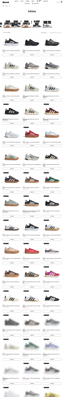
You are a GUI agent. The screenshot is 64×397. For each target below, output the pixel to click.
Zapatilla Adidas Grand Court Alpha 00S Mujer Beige (31, 119)
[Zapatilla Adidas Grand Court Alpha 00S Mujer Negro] (11, 110)
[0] (61, 2)
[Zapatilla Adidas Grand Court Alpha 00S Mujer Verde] (11, 202)
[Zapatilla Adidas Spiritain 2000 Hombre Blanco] (32, 155)
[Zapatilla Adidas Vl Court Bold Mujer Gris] (11, 87)
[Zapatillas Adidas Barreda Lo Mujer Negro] (52, 297)
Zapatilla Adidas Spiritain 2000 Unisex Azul (51, 73)
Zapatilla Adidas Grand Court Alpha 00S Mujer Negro (10, 119)
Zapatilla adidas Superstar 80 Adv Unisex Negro (51, 165)
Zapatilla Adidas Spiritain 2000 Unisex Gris (31, 73)
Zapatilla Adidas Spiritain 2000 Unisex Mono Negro (31, 51)
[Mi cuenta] (57, 2)
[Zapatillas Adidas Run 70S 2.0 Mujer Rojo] (52, 273)
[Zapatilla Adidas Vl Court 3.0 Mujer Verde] (52, 178)
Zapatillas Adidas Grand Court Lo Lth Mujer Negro (31, 330)
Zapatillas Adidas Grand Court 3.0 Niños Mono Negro (11, 330)
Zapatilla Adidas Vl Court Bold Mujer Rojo (31, 142)
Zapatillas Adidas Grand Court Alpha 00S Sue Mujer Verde (32, 354)
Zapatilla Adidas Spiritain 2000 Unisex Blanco (11, 142)
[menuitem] (17, 1)
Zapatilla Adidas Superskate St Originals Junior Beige (31, 96)
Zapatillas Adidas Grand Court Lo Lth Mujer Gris (31, 282)
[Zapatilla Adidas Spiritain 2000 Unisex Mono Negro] (32, 41)
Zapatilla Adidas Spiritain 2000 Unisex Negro (51, 50)
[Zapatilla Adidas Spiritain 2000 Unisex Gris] (32, 65)
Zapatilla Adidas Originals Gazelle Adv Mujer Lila (52, 259)
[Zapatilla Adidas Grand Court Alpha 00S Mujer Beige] (32, 110)
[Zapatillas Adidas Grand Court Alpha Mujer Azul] (11, 178)
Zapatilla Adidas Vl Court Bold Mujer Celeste (52, 142)
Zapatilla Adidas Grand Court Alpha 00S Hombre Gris (10, 379)
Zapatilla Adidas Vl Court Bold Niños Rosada (11, 258)
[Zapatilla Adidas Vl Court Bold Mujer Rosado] (11, 155)
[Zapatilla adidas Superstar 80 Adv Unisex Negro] (52, 155)
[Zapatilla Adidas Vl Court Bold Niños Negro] (32, 369)
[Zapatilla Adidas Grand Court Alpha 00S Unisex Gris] (52, 87)
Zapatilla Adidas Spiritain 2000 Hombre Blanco (32, 164)
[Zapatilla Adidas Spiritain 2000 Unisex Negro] (52, 41)
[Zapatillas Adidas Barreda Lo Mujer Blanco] (11, 297)
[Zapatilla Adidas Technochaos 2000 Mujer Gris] (52, 321)
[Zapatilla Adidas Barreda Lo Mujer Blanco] (11, 345)
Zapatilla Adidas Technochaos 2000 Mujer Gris (51, 330)
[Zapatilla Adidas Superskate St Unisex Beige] (11, 65)
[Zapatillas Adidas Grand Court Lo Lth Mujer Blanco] (32, 297)
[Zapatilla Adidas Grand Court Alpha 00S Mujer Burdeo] (52, 110)
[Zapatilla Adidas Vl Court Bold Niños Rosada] (11, 249)
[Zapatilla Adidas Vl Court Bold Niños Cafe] (11, 273)
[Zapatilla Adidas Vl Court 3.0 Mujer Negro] (52, 202)
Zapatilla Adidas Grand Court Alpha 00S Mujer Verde (10, 211)
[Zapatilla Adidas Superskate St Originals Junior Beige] (32, 87)
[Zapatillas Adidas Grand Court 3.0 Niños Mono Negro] (11, 321)
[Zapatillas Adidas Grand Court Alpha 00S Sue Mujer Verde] (32, 345)
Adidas (3, 49)
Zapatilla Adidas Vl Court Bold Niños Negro (31, 378)
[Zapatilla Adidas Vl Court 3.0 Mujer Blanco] (11, 226)
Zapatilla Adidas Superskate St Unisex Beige (11, 73)
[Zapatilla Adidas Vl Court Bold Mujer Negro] (11, 41)
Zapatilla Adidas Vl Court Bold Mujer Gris (10, 96)
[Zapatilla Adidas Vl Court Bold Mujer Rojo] (32, 133)
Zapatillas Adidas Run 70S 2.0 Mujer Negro (51, 378)
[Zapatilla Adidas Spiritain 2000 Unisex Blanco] (11, 133)
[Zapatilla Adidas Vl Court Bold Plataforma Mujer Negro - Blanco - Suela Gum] (32, 202)
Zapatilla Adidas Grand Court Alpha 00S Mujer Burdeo (51, 119)
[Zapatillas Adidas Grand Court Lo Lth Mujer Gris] (32, 273)
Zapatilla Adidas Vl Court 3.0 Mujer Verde (51, 187)
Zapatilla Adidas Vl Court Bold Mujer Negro (11, 50)
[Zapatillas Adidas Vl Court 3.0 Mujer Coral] (32, 249)
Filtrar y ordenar (7, 32)
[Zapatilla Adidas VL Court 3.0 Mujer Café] (32, 178)
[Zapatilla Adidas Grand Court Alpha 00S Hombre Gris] (11, 369)
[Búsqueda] (59, 2)
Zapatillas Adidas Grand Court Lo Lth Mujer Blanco (31, 306)
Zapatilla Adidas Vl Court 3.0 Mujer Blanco (11, 235)
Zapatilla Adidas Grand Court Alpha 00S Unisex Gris (51, 96)
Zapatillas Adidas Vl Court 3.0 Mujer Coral (31, 258)
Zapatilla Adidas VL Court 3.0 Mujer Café (31, 187)
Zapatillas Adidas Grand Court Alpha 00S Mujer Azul (51, 354)
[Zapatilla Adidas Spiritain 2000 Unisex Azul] (52, 65)
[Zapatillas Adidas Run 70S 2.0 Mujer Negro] (52, 369)
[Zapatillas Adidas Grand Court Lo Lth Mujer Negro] (32, 321)
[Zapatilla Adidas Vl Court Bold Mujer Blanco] (52, 226)
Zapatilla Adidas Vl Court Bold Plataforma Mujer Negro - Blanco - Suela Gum (31, 211)
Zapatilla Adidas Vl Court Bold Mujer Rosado (11, 164)
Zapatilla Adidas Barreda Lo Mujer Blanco (10, 354)
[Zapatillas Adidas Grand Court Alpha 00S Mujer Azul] (52, 345)
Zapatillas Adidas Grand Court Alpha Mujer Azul (11, 188)
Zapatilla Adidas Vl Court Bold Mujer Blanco (52, 235)
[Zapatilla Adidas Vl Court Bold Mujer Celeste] (52, 133)
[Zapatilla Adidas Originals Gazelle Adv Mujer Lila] (52, 249)
